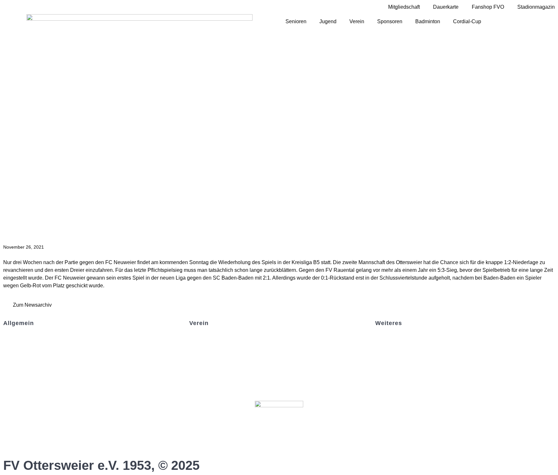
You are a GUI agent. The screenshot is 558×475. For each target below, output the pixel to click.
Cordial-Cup (467, 21)
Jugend (327, 21)
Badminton (427, 21)
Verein (356, 21)
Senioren (295, 21)
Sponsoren (389, 21)
